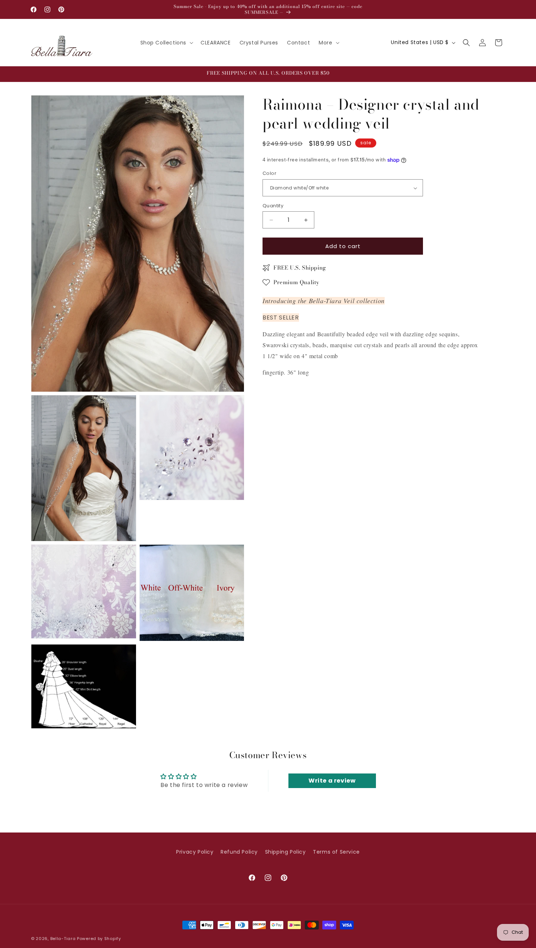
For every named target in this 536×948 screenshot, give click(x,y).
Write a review (332, 780)
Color (269, 173)
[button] (166, 42)
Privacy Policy (194, 851)
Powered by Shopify (99, 938)
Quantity (273, 205)
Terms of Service (336, 851)
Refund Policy (239, 851)
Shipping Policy (285, 851)
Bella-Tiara (63, 938)
